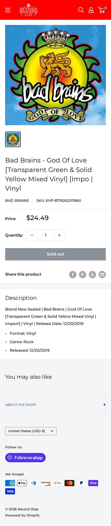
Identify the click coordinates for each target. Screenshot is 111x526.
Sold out (55, 254)
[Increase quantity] (59, 235)
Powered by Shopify (22, 515)
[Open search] (81, 10)
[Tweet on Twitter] (92, 274)
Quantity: (14, 235)
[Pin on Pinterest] (82, 274)
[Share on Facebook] (72, 274)
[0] (101, 10)
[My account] (91, 10)
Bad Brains (17, 200)
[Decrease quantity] (32, 235)
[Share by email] (102, 274)
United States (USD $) (26, 431)
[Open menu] (7, 10)
